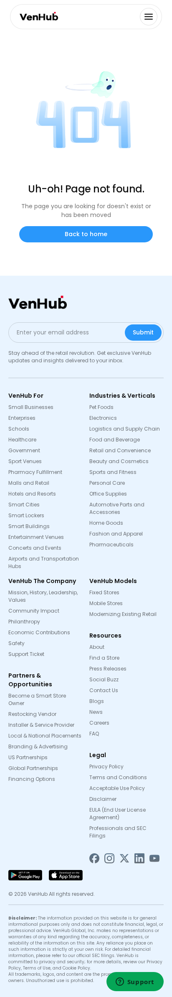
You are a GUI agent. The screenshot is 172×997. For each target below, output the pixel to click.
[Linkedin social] (139, 858)
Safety (16, 643)
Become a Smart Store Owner (37, 699)
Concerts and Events (34, 547)
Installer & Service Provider (41, 724)
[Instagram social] (109, 858)
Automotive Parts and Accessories (116, 508)
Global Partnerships (33, 768)
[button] (148, 16)
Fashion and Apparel (116, 533)
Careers (99, 722)
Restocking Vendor (32, 714)
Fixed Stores (104, 592)
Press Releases (107, 668)
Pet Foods (101, 407)
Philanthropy (24, 621)
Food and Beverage (114, 439)
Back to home (86, 234)
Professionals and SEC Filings (118, 832)
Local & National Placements (44, 735)
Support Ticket (26, 654)
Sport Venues (25, 461)
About (96, 647)
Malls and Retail (28, 482)
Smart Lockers (26, 515)
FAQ (94, 733)
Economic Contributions (40, 632)
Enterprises (21, 417)
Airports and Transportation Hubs (43, 562)
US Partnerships (28, 757)
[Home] (37, 302)
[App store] (66, 875)
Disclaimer (102, 799)
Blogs (96, 701)
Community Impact (33, 610)
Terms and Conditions (118, 777)
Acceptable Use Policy (117, 788)
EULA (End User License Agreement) (117, 813)
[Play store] (25, 875)
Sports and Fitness (113, 472)
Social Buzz (104, 679)
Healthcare (22, 439)
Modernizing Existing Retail (123, 614)
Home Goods (106, 522)
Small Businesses (30, 407)
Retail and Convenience (120, 450)
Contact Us (103, 690)
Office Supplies (108, 493)
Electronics (103, 417)
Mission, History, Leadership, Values (43, 596)
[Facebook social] (94, 858)
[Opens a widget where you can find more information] (135, 982)
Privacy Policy (106, 766)
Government (24, 450)
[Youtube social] (154, 858)
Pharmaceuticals (111, 544)
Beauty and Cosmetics (119, 461)
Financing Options (31, 779)
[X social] (124, 858)
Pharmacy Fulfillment (35, 472)
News (96, 711)
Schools (18, 428)
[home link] (37, 16)
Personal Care (107, 482)
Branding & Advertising (38, 746)
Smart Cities (24, 504)
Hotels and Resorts (32, 493)
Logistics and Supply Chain (124, 428)
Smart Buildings (29, 526)
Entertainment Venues (36, 537)
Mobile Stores (106, 603)
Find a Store (104, 657)
